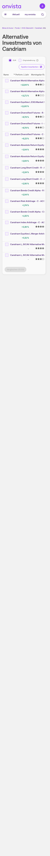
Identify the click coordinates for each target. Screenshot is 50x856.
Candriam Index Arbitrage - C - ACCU (29, 222)
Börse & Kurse (7, 28)
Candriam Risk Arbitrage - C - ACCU (28, 201)
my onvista (30, 14)
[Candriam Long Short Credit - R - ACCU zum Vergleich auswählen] (7, 167)
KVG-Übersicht (27, 28)
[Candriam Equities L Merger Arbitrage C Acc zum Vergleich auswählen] (7, 233)
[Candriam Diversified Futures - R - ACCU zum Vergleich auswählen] (7, 112)
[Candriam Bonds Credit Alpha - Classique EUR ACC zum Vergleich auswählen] (7, 211)
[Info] (37, 60)
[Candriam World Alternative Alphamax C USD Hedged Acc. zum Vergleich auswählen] (7, 80)
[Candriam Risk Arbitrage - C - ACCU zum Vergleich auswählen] (7, 201)
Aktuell (16, 14)
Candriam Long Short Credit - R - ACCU (30, 167)
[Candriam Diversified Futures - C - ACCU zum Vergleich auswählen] (7, 134)
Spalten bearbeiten (29, 67)
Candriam (38, 28)
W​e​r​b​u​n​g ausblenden (34, 294)
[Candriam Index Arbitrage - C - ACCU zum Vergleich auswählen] (7, 222)
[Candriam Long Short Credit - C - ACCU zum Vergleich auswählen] (7, 179)
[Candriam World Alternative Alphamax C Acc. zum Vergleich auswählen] (7, 91)
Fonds (17, 28)
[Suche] (42, 14)
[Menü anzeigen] (5, 14)
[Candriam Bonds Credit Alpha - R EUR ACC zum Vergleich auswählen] (7, 190)
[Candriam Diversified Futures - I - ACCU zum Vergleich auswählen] (7, 123)
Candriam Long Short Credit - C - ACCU (30, 179)
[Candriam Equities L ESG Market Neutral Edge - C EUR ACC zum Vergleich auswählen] (7, 102)
